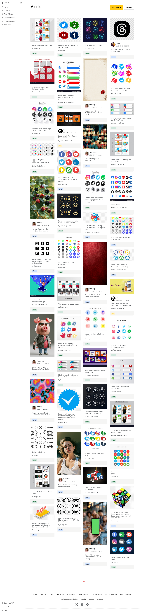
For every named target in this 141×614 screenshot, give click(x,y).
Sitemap (100, 599)
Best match (116, 7)
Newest (129, 7)
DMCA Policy (83, 594)
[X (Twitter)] (2, 610)
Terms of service (125, 594)
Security (83, 599)
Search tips (60, 594)
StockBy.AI (93, 105)
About (51, 594)
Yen (64, 130)
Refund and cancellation (69, 599)
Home (35, 594)
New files (43, 594)
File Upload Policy (111, 594)
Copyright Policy (96, 594)
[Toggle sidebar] (20, 3)
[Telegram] (5, 610)
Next (83, 582)
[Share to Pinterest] (52, 40)
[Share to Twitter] (45, 40)
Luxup (118, 43)
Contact (91, 599)
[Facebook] (82, 604)
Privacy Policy (71, 594)
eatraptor (40, 160)
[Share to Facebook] (49, 40)
